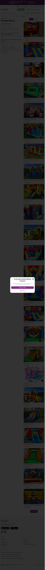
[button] (33, 279)
